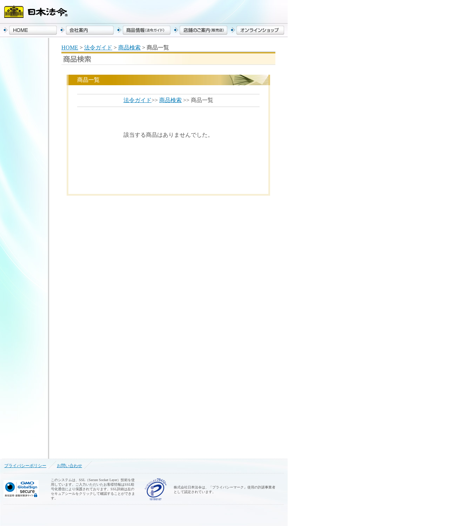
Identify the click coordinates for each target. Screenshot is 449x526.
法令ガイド (98, 47)
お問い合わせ (69, 465)
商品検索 (129, 47)
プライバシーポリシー (25, 465)
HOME (69, 47)
